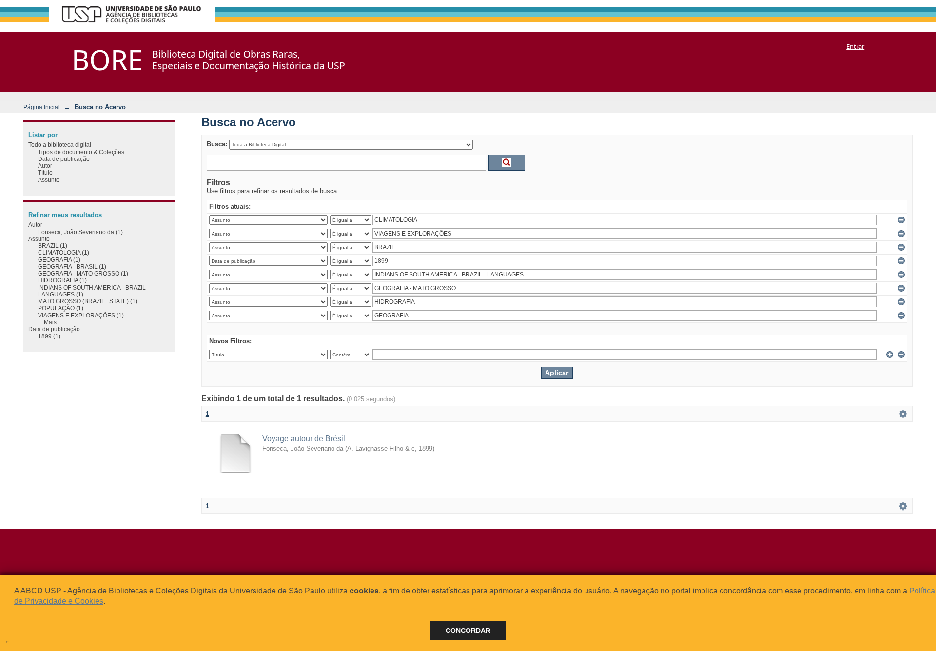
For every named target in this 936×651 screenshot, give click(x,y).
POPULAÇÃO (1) (60, 308)
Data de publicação (64, 159)
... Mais (47, 322)
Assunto (48, 180)
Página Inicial (41, 107)
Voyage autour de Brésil (303, 438)
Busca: (217, 144)
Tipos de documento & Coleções (81, 152)
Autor (45, 165)
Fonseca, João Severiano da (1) (80, 232)
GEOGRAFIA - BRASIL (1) (72, 266)
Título (45, 172)
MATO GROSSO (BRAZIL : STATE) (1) (87, 301)
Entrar (855, 46)
